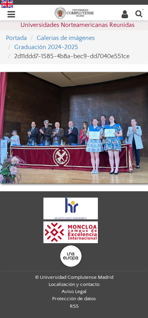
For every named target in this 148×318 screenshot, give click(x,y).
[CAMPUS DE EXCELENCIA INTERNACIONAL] (70, 232)
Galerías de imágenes (66, 38)
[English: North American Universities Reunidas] (7, 3)
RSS (74, 306)
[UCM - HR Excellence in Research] (70, 208)
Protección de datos (74, 298)
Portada (16, 38)
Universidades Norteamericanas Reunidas (78, 25)
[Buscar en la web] (138, 13)
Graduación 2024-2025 (46, 47)
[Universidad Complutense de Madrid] (74, 12)
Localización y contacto (74, 284)
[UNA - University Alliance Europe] (71, 255)
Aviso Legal (74, 291)
